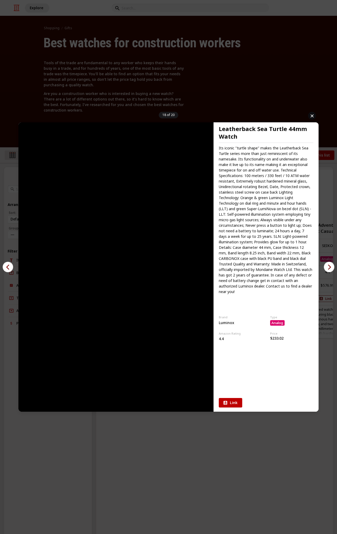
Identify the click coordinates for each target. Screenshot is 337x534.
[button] (8, 267)
